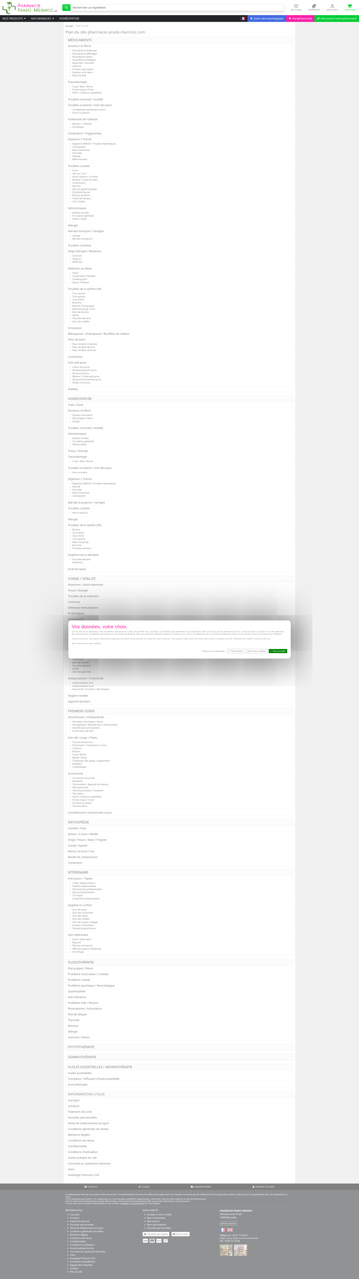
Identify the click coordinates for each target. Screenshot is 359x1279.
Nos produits (13, 18)
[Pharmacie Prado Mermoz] (30, 7)
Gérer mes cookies (256, 651)
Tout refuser (236, 651)
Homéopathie (69, 18)
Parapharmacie (302, 18)
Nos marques (41, 18)
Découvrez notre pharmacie (338, 18)
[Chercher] (66, 7)
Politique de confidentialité (213, 651)
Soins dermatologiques (268, 18)
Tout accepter (279, 651)
